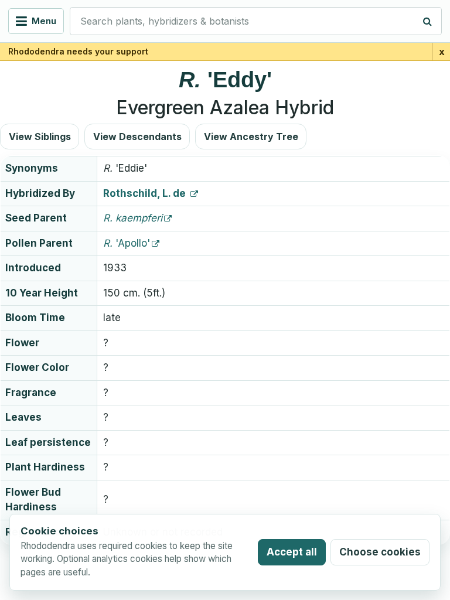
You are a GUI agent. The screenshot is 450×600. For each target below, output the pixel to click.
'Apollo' (126, 243)
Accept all (292, 552)
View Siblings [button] (40, 136)
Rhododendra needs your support (78, 51)
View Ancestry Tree (251, 136)
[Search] (428, 21)
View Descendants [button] (137, 136)
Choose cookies (380, 552)
